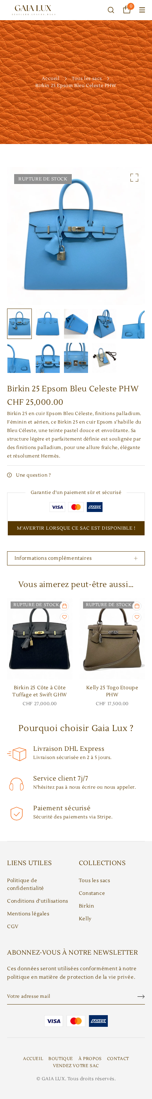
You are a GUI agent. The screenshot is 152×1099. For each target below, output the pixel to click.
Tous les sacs (87, 78)
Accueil (50, 78)
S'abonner (138, 997)
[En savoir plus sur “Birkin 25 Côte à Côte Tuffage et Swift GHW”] (64, 606)
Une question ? (33, 475)
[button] (134, 177)
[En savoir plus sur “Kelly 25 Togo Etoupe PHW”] (136, 606)
